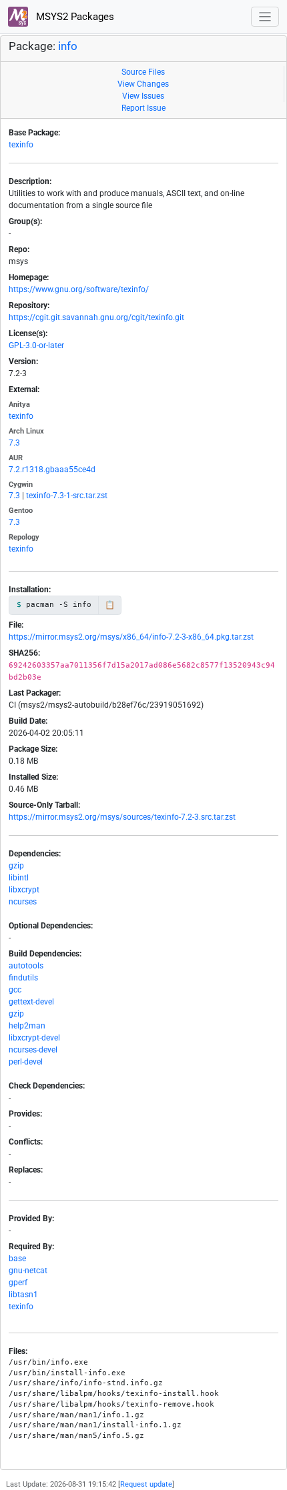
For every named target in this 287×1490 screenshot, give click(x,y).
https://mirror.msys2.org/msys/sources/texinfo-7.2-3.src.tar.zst (122, 817)
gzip (16, 865)
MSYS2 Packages (73, 17)
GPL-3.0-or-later (36, 345)
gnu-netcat (28, 1270)
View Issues (143, 96)
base (17, 1258)
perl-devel (26, 1061)
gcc (15, 989)
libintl (19, 877)
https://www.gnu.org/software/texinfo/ (79, 289)
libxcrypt (24, 889)
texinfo (21, 144)
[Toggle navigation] (265, 17)
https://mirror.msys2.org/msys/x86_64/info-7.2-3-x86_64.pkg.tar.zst (131, 637)
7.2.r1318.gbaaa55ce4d (52, 469)
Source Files (143, 72)
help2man (27, 1025)
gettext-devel (31, 1001)
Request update (146, 1484)
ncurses (23, 901)
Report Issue (143, 108)
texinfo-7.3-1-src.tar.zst (66, 495)
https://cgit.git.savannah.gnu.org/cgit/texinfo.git (96, 317)
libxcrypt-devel (34, 1037)
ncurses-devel (33, 1049)
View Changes (143, 84)
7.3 (14, 443)
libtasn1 (23, 1294)
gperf (18, 1282)
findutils (23, 977)
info (67, 46)
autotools (26, 965)
